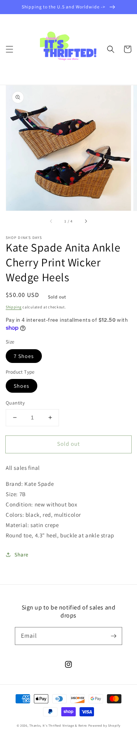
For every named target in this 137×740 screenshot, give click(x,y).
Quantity (15, 403)
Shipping (14, 307)
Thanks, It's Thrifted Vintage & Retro (58, 725)
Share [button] (21, 554)
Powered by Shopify (104, 725)
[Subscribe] (113, 635)
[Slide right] (85, 221)
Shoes (21, 385)
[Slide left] (51, 221)
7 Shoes (24, 356)
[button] (9, 49)
